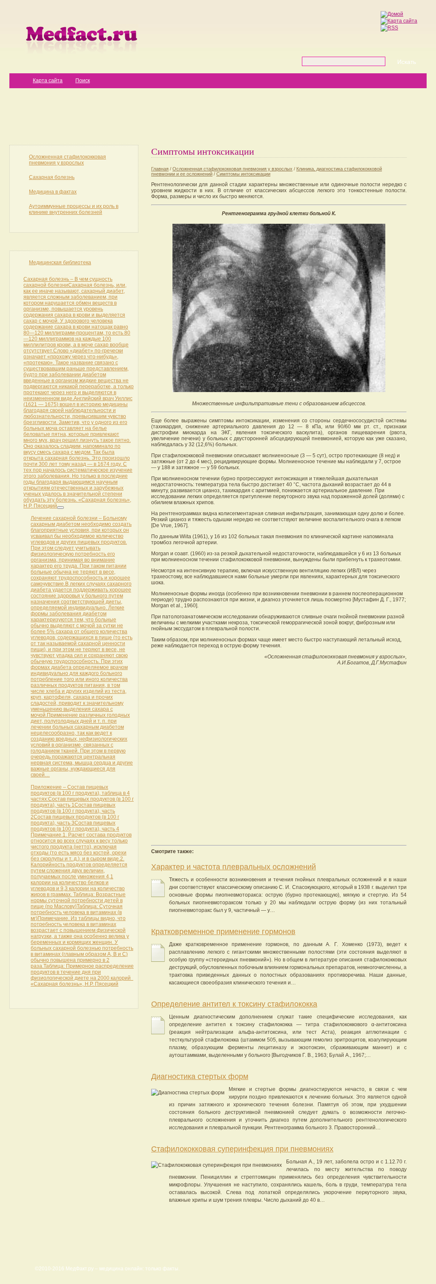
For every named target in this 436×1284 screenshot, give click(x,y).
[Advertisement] (218, 116)
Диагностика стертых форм (199, 1076)
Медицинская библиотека (60, 262)
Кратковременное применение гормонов (223, 931)
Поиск (82, 81)
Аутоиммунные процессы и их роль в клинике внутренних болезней (73, 209)
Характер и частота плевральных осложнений (233, 867)
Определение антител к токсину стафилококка (234, 1004)
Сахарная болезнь (52, 177)
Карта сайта (48, 81)
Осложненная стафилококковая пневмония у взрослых (67, 160)
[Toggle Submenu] (60, 507)
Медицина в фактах (53, 192)
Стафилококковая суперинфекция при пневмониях (242, 1149)
